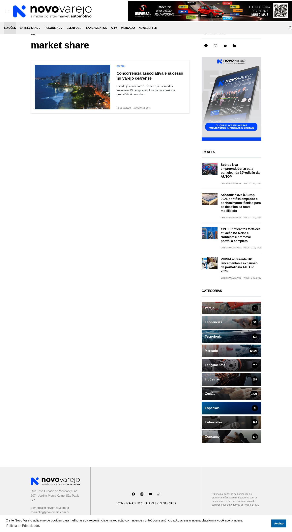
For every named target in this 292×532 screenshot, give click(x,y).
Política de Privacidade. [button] (23, 525)
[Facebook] (206, 45)
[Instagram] (215, 45)
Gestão (121, 66)
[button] (7, 11)
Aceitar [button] (279, 523)
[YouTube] (225, 45)
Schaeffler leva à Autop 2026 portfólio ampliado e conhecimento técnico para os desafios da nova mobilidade (241, 202)
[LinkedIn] (234, 45)
